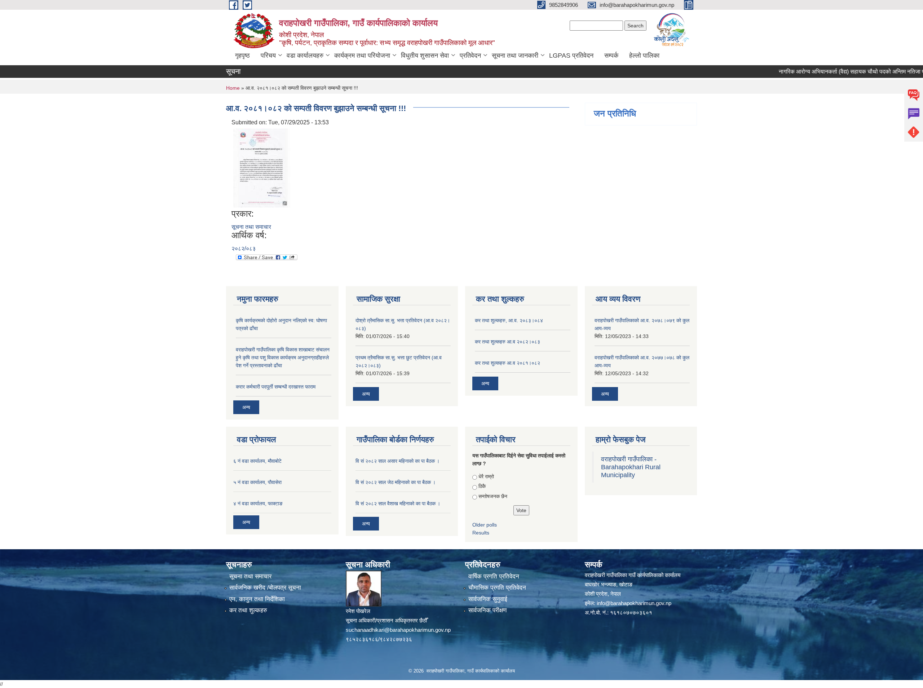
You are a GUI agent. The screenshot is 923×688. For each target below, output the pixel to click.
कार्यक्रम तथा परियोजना (362, 55)
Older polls (484, 525)
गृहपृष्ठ (242, 55)
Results (480, 533)
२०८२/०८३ (243, 248)
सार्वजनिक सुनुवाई (487, 599)
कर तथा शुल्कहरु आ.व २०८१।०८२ (507, 363)
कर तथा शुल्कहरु (248, 610)
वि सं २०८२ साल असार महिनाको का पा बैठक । (397, 461)
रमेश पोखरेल (358, 611)
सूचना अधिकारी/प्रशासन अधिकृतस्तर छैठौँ (386, 620)
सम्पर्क (611, 55)
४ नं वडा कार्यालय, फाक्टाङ (258, 503)
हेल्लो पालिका (644, 55)
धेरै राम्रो (486, 476)
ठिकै (482, 486)
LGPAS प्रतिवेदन (571, 55)
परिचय (268, 55)
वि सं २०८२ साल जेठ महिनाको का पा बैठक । (395, 482)
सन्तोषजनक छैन (492, 496)
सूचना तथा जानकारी (515, 55)
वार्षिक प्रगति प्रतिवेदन (493, 576)
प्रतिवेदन (470, 55)
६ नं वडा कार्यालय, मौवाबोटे (257, 461)
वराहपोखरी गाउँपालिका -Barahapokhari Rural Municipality (631, 467)
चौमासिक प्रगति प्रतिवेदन (497, 587)
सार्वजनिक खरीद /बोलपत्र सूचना (265, 587)
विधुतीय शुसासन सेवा (425, 55)
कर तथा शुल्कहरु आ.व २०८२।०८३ (507, 342)
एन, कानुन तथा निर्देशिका (257, 599)
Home (233, 88)
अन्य (246, 407)
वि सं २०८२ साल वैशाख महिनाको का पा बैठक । (397, 503)
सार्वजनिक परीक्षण (487, 610)
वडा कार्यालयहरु (305, 55)
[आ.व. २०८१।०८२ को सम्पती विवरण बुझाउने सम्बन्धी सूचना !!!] (262, 167)
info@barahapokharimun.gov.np (634, 603)
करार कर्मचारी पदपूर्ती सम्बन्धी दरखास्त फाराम (275, 387)
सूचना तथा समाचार (251, 227)
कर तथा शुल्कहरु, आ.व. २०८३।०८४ (509, 320)
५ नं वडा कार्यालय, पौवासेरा (257, 482)
